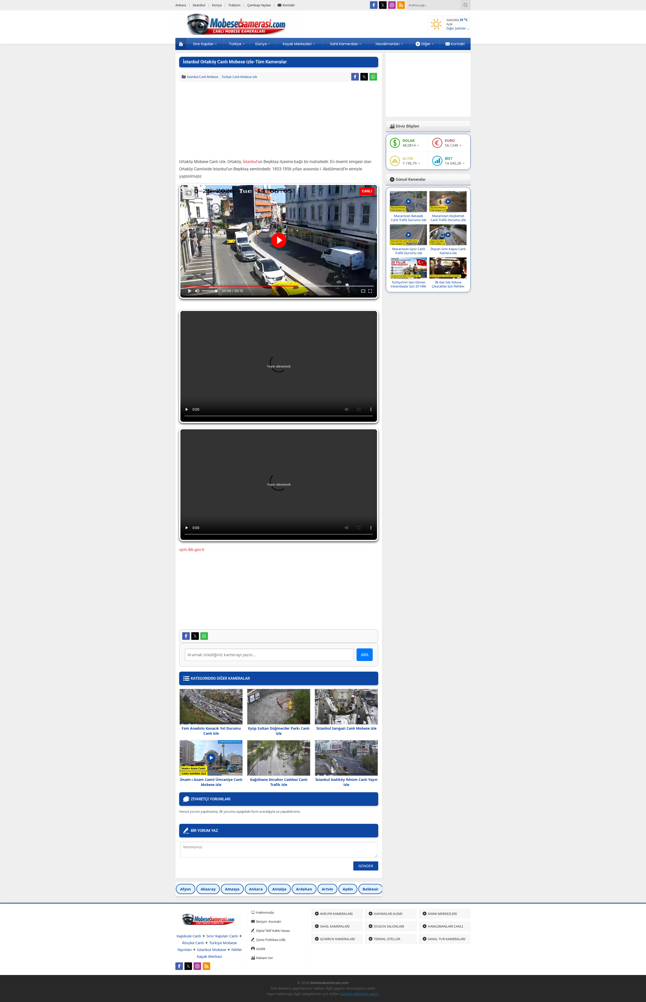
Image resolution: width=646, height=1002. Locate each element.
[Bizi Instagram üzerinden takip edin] (392, 5)
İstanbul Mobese (211, 949)
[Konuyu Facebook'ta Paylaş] (355, 77)
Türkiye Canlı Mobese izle (239, 77)
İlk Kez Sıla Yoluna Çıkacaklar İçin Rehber (448, 284)
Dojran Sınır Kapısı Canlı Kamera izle (448, 251)
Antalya (279, 888)
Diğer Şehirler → (458, 28)
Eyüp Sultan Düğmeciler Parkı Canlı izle (278, 731)
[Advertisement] (278, 121)
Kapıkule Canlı (189, 935)
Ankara (256, 888)
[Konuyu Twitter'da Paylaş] (364, 77)
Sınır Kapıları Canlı (222, 935)
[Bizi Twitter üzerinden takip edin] (383, 5)
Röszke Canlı (193, 942)
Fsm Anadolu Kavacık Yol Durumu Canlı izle (211, 731)
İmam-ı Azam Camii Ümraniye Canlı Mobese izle (211, 782)
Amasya (232, 888)
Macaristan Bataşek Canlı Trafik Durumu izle (408, 218)
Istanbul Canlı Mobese (202, 77)
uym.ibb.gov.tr (191, 549)
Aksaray (208, 888)
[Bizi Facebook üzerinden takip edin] (374, 5)
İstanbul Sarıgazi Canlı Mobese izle (346, 728)
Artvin (327, 888)
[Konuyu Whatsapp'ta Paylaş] (373, 77)
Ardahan (304, 888)
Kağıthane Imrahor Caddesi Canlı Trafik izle (278, 782)
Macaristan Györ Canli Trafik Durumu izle (408, 251)
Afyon (185, 888)
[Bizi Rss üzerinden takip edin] (401, 5)
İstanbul (250, 161)
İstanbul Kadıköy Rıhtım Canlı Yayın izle (346, 782)
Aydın (348, 888)
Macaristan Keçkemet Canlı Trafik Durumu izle (448, 218)
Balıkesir (371, 888)
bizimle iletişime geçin (359, 993)
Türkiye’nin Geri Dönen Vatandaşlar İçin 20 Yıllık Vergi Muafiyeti (408, 286)
